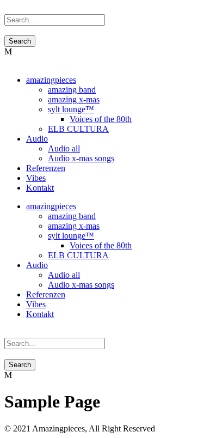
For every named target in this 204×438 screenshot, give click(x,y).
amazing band (72, 89)
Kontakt (40, 187)
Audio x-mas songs (81, 158)
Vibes (36, 177)
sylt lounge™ (71, 109)
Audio (37, 138)
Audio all (64, 148)
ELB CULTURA (78, 128)
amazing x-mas (74, 99)
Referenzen (45, 168)
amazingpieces (51, 79)
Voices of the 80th (101, 119)
